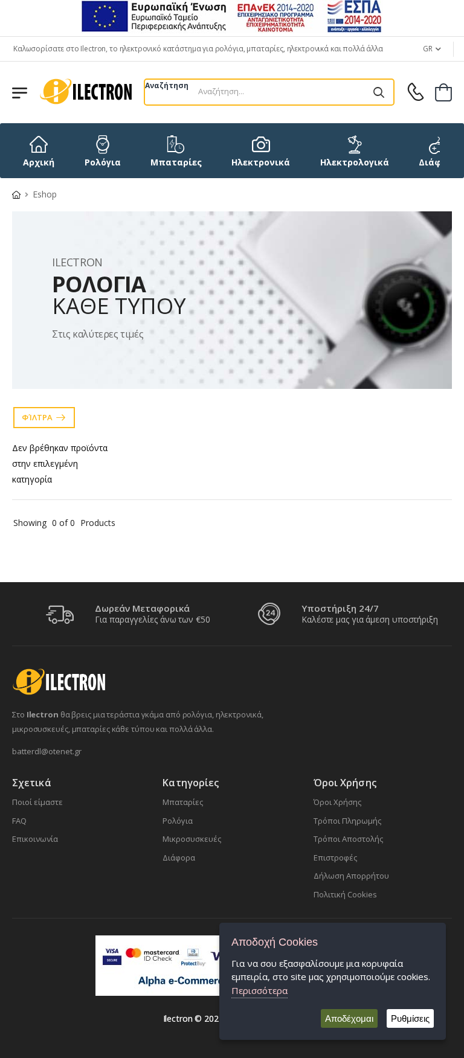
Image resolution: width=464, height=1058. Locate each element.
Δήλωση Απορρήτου (351, 875)
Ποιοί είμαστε (37, 802)
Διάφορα (179, 857)
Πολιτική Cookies (345, 894)
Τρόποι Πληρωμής (347, 820)
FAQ (19, 820)
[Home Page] (16, 194)
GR (428, 48)
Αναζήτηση (166, 85)
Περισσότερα (259, 990)
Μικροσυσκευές (192, 838)
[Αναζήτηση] (378, 92)
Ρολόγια (178, 820)
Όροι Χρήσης (337, 802)
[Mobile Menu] (19, 92)
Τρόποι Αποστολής (348, 838)
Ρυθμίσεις (410, 1018)
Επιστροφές (335, 857)
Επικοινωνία (35, 838)
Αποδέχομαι (349, 1018)
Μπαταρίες (183, 802)
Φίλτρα (37, 417)
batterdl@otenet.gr (47, 751)
